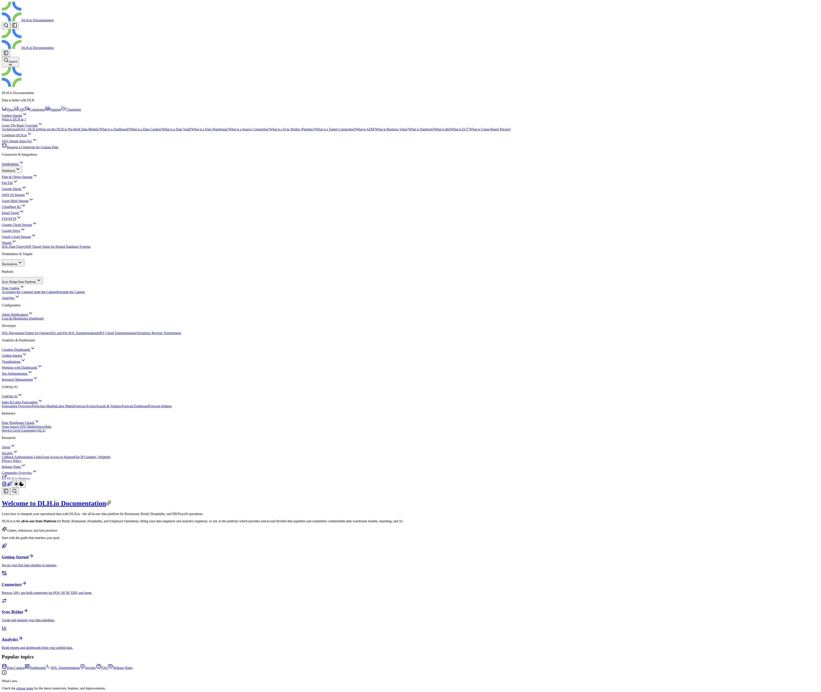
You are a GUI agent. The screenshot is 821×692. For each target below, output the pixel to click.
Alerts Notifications (15, 314)
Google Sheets (11, 189)
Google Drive (11, 231)
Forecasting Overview (17, 406)
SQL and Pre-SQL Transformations (73, 333)
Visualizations (11, 361)
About (6, 447)
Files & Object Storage (17, 177)
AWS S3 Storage (13, 195)
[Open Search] (6, 25)
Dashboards (38, 668)
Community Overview (17, 473)
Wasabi (7, 243)
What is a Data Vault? (177, 129)
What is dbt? (442, 129)
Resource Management (17, 379)
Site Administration (15, 373)
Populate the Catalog (71, 292)
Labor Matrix (65, 406)
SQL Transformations (65, 668)
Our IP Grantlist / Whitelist (92, 457)
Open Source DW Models (19, 426)
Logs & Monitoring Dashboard (23, 318)
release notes (24, 688)
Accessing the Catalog (17, 292)
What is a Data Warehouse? (210, 129)
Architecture (10, 129)
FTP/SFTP (9, 219)
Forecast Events (85, 406)
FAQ (104, 668)
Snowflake (44, 426)
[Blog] (4, 485)
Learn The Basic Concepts (20, 125)
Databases (8, 170)
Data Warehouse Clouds (18, 423)
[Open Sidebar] (14, 25)
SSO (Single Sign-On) (17, 141)
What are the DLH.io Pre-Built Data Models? (69, 129)
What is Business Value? (392, 129)
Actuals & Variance (109, 406)
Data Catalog (10, 288)
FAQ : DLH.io (28, 129)
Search (13, 63)
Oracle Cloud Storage (16, 237)
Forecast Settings (160, 406)
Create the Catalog (44, 292)
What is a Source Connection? (249, 129)
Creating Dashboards (16, 349)
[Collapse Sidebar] (6, 53)
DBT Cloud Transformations (116, 333)
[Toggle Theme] (19, 484)
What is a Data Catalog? (146, 129)
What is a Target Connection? (335, 129)
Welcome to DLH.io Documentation (54, 503)
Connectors (37, 109)
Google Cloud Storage (17, 225)
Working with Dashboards (19, 367)
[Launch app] (9, 485)
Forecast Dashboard (135, 406)
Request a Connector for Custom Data (32, 147)
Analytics (8, 298)
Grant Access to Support (57, 457)
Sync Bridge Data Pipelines (19, 281)
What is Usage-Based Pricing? (490, 129)
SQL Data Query (13, 246)
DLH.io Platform (18, 479)
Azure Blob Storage (15, 201)
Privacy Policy (11, 461)
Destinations (10, 264)
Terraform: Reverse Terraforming (158, 333)
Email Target (10, 213)
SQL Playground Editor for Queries (26, 333)
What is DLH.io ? (14, 119)
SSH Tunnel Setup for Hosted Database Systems (57, 246)
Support (55, 109)
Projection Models (44, 406)
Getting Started (12, 115)
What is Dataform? (421, 129)
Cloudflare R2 (11, 207)
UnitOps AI (10, 396)
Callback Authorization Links (21, 457)
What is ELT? (460, 129)
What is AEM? (365, 129)
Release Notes (11, 467)
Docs (10, 109)
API (22, 109)
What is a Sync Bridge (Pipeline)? (292, 129)
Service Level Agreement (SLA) (24, 430)
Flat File (7, 183)
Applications (10, 164)
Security (7, 453)
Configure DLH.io (14, 135)
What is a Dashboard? (115, 129)
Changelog (73, 109)
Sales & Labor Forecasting (20, 402)
